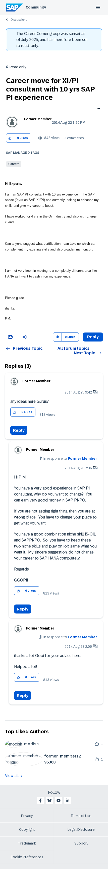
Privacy (27, 816)
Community (36, 7)
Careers (13, 164)
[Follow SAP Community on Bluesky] (49, 800)
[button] (10, 138)
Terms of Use (81, 816)
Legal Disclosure (81, 830)
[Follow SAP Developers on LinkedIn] (68, 800)
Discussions (19, 20)
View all (12, 776)
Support (81, 843)
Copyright (27, 830)
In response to (70, 458)
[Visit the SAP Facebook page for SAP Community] (40, 800)
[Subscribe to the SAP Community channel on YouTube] (59, 800)
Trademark (27, 843)
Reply (19, 430)
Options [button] (97, 109)
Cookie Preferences (27, 857)
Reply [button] (93, 337)
